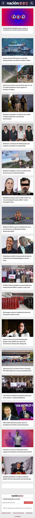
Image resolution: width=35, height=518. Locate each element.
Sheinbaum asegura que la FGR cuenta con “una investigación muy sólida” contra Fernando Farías (17, 200)
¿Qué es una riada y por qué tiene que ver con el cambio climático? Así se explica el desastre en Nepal (17, 87)
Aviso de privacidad (18, 513)
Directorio (29, 513)
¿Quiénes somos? (6, 513)
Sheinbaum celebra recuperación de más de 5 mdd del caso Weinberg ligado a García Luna (17, 258)
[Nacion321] (17, 3)
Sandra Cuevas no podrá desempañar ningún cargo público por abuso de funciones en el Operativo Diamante (15, 341)
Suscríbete (17, 516)
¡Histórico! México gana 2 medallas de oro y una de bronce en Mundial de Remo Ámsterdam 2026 (17, 229)
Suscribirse (28, 502)
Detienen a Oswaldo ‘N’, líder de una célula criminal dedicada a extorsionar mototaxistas (17, 117)
